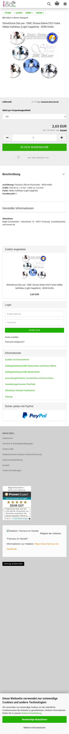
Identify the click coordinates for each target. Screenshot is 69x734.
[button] (7, 137)
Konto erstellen (12, 337)
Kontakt (5, 465)
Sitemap (9, 396)
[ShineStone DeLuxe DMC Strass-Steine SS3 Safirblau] (34, 55)
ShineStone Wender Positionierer (20, 390)
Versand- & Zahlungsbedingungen (17, 443)
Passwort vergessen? (15, 342)
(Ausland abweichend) (50, 102)
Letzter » (40, 13)
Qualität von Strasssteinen (17, 359)
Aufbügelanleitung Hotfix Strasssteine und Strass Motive (30, 366)
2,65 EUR (34, 294)
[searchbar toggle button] (49, 4)
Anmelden (34, 330)
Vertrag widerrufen (13, 564)
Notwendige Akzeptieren (34, 719)
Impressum (7, 438)
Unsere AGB (7, 449)
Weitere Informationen (34, 727)
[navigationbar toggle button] (65, 4)
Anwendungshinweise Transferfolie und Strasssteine (29, 378)
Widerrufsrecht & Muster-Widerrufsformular (22, 454)
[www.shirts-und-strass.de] (8, 4)
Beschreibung (11, 174)
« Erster (7, 13)
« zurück (18, 13)
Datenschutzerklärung (31, 713)
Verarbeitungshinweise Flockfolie (20, 384)
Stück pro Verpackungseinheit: (16, 110)
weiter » (29, 13)
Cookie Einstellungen (11, 470)
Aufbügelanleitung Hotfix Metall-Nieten (22, 372)
